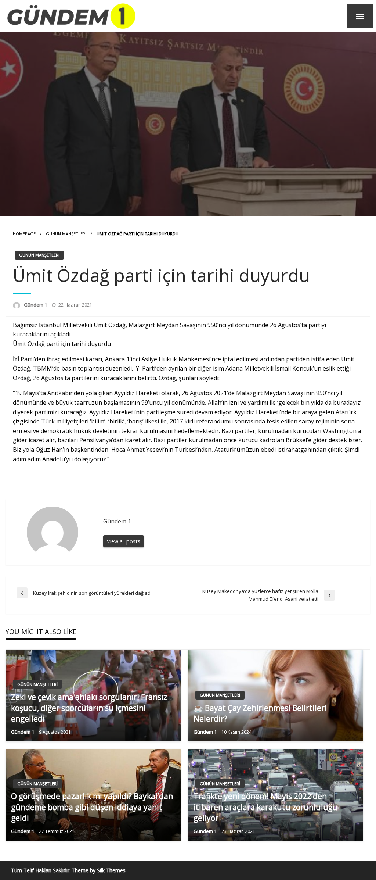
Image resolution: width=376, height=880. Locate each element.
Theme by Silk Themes (99, 870)
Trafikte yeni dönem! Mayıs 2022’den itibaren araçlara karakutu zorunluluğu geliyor (265, 807)
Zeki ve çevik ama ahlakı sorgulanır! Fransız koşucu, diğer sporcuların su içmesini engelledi (89, 708)
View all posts (123, 541)
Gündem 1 (36, 304)
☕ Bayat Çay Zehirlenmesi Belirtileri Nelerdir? (260, 713)
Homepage (24, 233)
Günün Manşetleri (66, 233)
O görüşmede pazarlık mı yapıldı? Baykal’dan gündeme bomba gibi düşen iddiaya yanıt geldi (92, 807)
